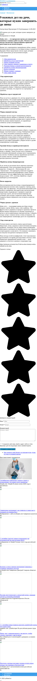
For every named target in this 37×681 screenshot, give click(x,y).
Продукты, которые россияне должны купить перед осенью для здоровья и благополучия (17, 664)
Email (2, 425)
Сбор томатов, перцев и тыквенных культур (18, 64)
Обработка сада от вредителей (13, 61)
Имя (2, 421)
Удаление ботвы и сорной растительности (17, 66)
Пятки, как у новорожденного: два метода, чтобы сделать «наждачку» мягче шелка (16, 634)
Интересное (7, 9)
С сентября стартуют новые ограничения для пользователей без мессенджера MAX (14, 539)
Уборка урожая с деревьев (12, 71)
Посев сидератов (9, 69)
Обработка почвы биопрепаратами (15, 67)
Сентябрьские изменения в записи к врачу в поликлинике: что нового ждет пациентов (14, 481)
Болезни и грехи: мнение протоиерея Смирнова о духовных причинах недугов (16, 567)
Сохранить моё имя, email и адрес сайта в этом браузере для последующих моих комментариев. (16, 445)
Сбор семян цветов (10, 73)
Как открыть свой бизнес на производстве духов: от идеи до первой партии (20, 453)
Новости (6, 8)
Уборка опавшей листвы (12, 62)
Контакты (7, 675)
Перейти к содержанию (7, 1)
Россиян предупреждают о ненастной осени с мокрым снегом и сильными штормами (17, 595)
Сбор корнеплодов (10, 59)
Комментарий (4, 428)
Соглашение (8, 673)
